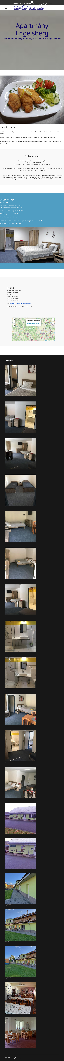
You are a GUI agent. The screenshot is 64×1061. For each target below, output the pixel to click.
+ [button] (14, 320)
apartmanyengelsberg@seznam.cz (43, 4)
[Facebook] (32, 2)
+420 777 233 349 (16, 4)
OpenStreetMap (52, 340)
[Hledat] (14, 325)
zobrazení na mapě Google (33, 323)
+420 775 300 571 (27, 4)
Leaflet (45, 340)
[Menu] (6, 8)
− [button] (14, 322)
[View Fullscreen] (53, 319)
